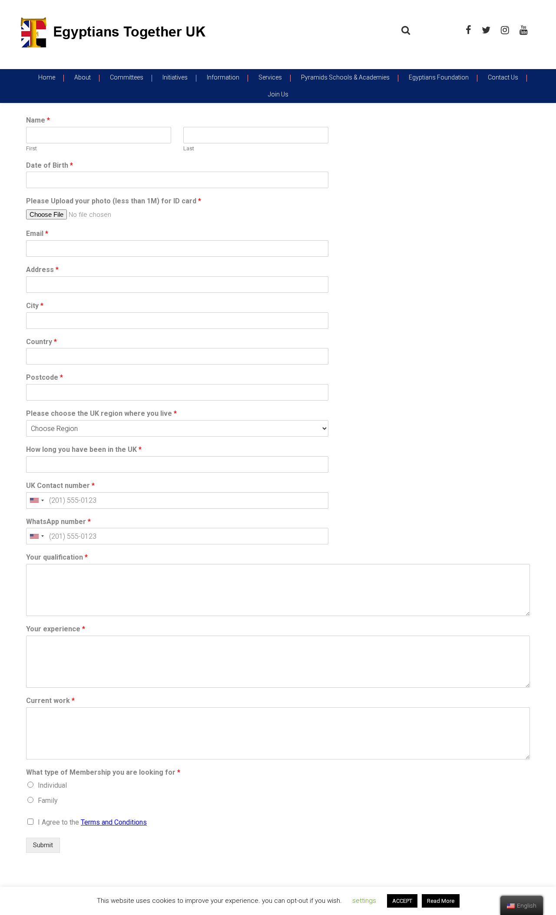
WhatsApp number (58, 521)
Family (48, 800)
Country (41, 342)
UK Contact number (60, 485)
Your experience (55, 629)
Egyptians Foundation (439, 77)
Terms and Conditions (114, 822)
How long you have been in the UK (84, 449)
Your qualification (57, 557)
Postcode (44, 377)
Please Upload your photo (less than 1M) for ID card (113, 201)
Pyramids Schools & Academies (345, 77)
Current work (50, 700)
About (82, 77)
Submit (43, 845)
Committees (126, 77)
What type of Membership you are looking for (103, 772)
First (31, 148)
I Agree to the (92, 822)
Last (188, 148)
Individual (52, 785)
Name (38, 120)
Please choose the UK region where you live (101, 413)
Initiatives (175, 77)
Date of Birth (49, 165)
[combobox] (36, 500)
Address (42, 269)
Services (270, 77)
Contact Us (503, 77)
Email (37, 233)
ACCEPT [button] (402, 901)
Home (46, 77)
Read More (440, 901)
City (34, 306)
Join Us (278, 94)
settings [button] (364, 901)
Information (223, 77)
